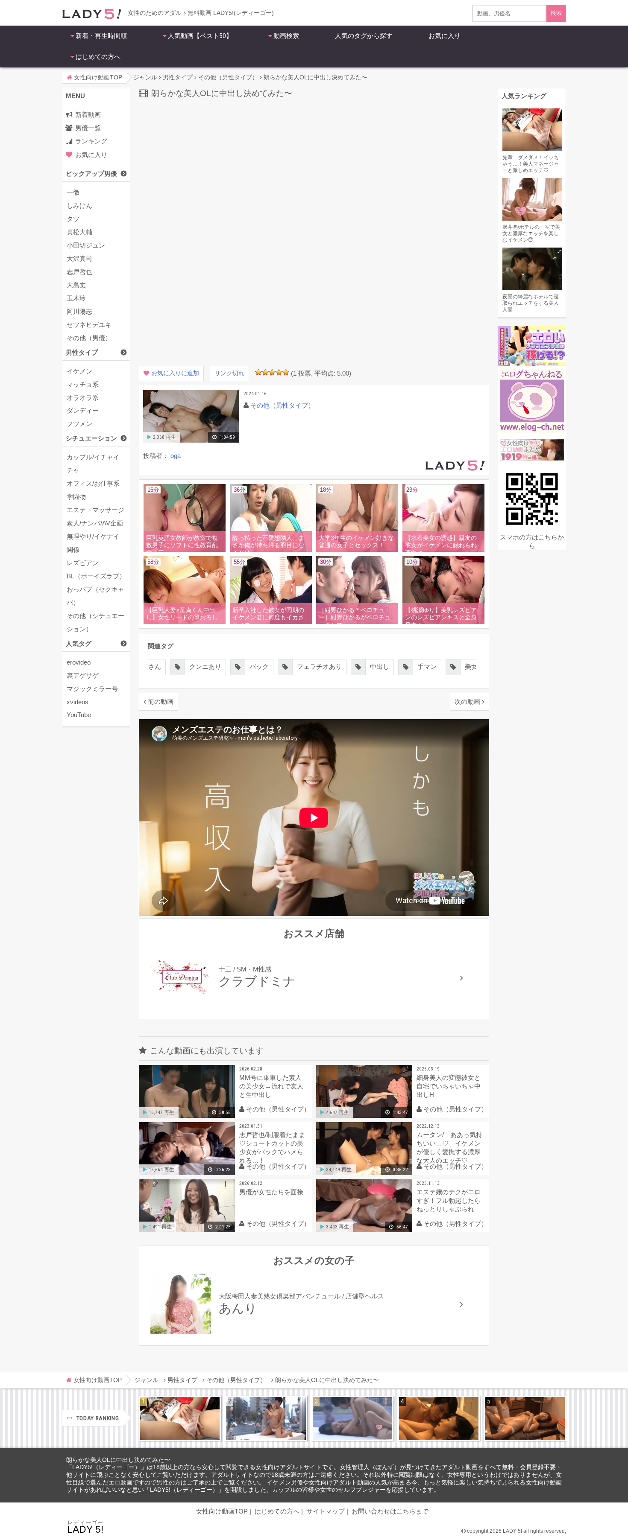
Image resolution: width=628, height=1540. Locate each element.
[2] (265, 372)
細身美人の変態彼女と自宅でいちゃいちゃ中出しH (449, 1086)
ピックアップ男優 (91, 173)
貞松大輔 (79, 232)
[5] (285, 372)
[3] (272, 372)
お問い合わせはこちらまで (390, 1511)
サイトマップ (325, 1511)
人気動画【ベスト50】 (200, 36)
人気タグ (78, 643)
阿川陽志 (79, 311)
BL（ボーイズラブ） (96, 576)
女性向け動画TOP (222, 1511)
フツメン (79, 423)
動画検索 (286, 36)
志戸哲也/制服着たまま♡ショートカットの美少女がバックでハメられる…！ (272, 1147)
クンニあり (205, 666)
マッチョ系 (83, 384)
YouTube (79, 714)
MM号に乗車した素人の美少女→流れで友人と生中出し (271, 1086)
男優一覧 (88, 127)
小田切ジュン (86, 245)
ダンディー (83, 410)
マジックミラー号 (92, 688)
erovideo (79, 662)
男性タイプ (82, 352)
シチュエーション (91, 438)
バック (259, 666)
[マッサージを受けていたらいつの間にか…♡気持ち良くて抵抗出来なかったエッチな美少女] (525, 1418)
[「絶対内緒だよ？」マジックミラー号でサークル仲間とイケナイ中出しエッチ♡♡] (352, 1418)
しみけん (79, 205)
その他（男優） (89, 337)
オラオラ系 (83, 397)
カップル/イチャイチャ (93, 463)
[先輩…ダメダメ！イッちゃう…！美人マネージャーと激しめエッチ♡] (180, 1418)
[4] (279, 372)
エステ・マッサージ (95, 509)
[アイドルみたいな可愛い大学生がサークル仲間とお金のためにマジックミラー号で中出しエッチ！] (266, 1418)
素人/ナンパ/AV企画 (95, 523)
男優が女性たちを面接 (271, 1192)
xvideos (77, 702)
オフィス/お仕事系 (93, 483)
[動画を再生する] (191, 440)
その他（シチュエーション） (95, 622)
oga (175, 455)
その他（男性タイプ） (282, 405)
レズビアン (83, 562)
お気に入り (444, 36)
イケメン (79, 371)
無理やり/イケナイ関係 (93, 543)
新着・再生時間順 (101, 36)
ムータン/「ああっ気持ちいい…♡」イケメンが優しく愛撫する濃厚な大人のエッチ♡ (449, 1147)
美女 (471, 666)
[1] (258, 372)
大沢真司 (79, 258)
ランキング (91, 141)
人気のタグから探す (364, 36)
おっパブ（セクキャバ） (95, 596)
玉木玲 (76, 298)
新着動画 (88, 114)
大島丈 (76, 285)
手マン (427, 666)
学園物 (76, 496)
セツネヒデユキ (89, 324)
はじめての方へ (98, 57)
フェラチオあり (319, 666)
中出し (379, 666)
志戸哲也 (79, 271)
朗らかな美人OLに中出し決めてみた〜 (118, 1460)
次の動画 (467, 701)
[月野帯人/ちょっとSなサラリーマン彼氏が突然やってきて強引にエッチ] (438, 1418)
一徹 (73, 192)
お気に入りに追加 (175, 373)
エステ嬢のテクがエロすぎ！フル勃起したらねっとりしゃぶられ (449, 1200)
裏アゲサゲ (83, 675)
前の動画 (160, 701)
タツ (73, 218)
